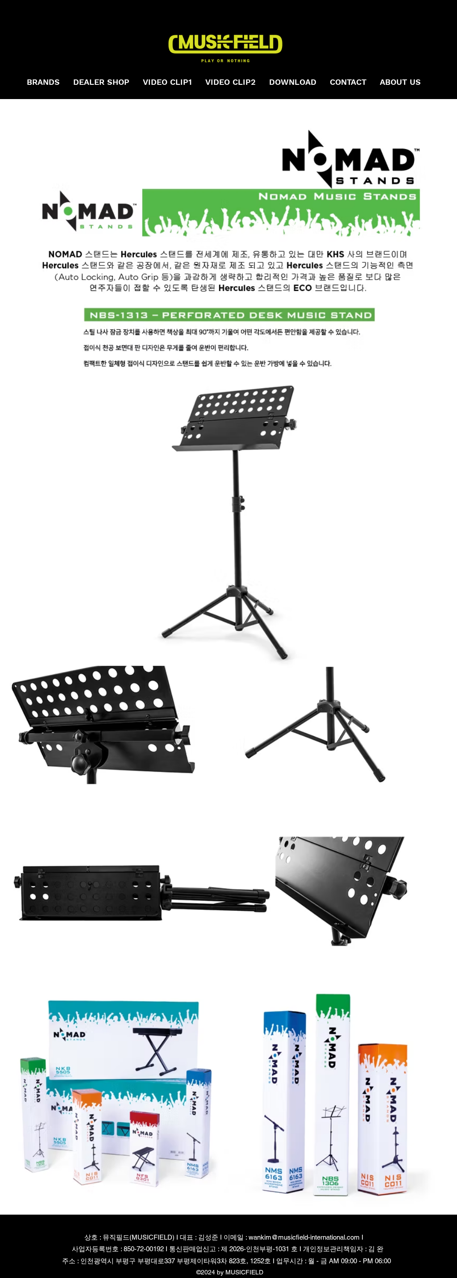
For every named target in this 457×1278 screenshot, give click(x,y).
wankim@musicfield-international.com (304, 1237)
